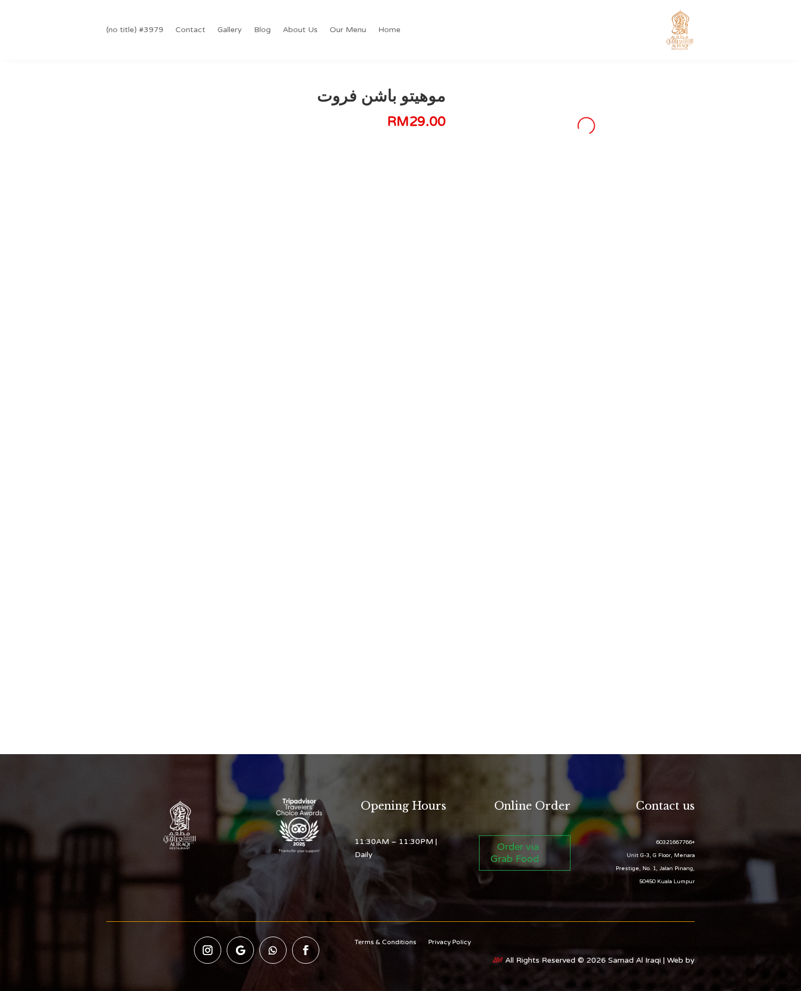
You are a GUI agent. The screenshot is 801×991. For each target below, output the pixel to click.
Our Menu (348, 29)
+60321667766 (675, 842)
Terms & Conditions (385, 942)
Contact (190, 29)
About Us (300, 29)
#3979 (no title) (134, 29)
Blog (262, 29)
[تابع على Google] (240, 950)
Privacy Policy (449, 942)
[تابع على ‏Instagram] (207, 950)
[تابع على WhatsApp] (273, 950)
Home (389, 29)
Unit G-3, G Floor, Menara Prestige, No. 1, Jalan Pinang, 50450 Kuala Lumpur (655, 868)
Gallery (229, 29)
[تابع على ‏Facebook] (305, 950)
